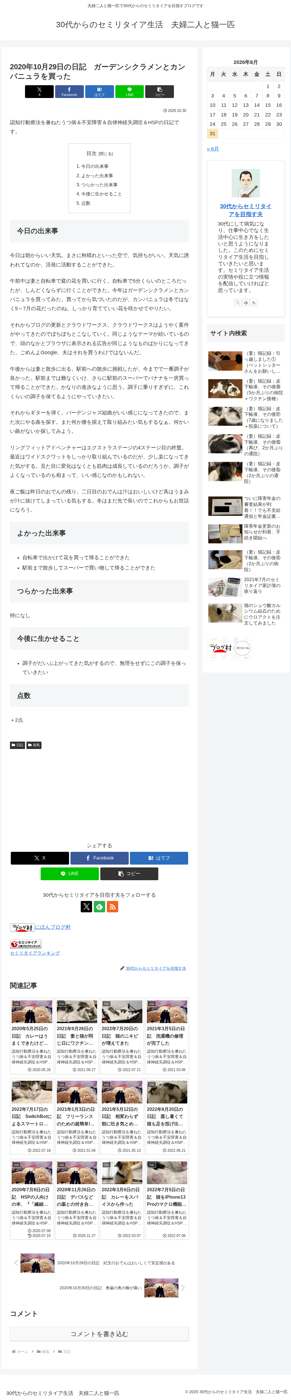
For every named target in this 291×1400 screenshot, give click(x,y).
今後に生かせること (101, 193)
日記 (19, 745)
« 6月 (213, 149)
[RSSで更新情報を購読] (112, 906)
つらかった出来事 (99, 184)
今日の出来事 (95, 166)
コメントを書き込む (99, 1334)
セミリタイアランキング (35, 952)
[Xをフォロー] (86, 906)
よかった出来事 (97, 175)
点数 (85, 203)
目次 (91, 153)
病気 (36, 745)
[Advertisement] (99, 794)
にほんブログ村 (53, 927)
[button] (159, 91)
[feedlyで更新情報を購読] (99, 906)
